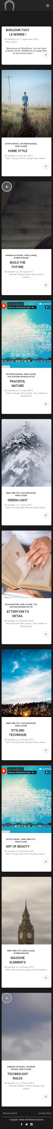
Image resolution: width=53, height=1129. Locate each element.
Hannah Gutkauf (14, 255)
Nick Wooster (28, 493)
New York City (13, 493)
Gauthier (12, 39)
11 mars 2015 (26, 390)
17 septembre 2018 (28, 39)
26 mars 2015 (26, 155)
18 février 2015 (26, 739)
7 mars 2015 (25, 505)
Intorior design (28, 144)
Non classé (11, 42)
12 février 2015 (26, 1083)
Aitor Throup (12, 144)
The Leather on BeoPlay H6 (21, 377)
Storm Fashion (21, 258)
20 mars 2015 (26, 271)
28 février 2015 (26, 620)
